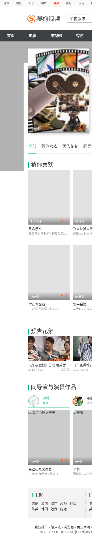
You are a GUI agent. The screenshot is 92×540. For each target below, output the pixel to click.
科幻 (73, 503)
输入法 (56, 527)
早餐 (76, 469)
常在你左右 (37, 304)
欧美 (35, 509)
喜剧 (35, 503)
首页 (11, 36)
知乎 (31, 3)
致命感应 (35, 229)
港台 (54, 509)
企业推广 (41, 527)
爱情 (44, 503)
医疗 (69, 3)
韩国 (44, 509)
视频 (56, 3)
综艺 (80, 36)
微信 (19, 3)
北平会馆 (79, 304)
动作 (54, 503)
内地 (63, 509)
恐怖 (63, 503)
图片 (44, 3)
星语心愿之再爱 (40, 469)
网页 (6, 3)
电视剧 (56, 36)
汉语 (81, 3)
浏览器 (69, 527)
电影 (32, 36)
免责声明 (83, 527)
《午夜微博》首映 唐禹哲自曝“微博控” (57, 365)
